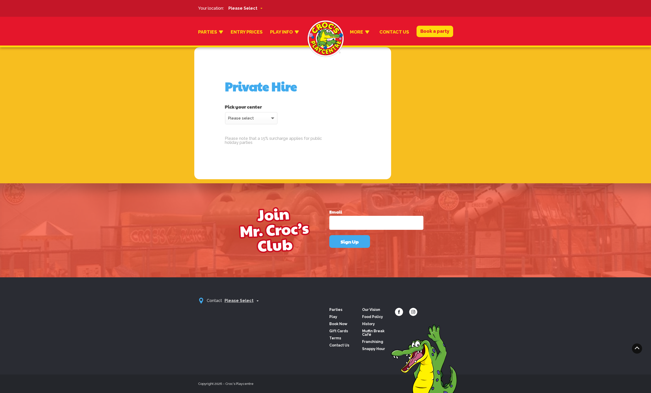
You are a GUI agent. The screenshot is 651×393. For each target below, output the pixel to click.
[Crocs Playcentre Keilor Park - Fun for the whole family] (325, 32)
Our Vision (371, 310)
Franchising (372, 342)
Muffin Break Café (373, 333)
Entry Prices (246, 32)
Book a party (434, 31)
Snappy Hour (373, 349)
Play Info (281, 32)
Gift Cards (338, 331)
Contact (214, 300)
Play (333, 317)
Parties (207, 32)
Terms (335, 338)
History (368, 324)
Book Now (338, 324)
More (356, 32)
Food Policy (372, 317)
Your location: (211, 8)
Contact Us (394, 32)
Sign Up (350, 241)
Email (335, 212)
